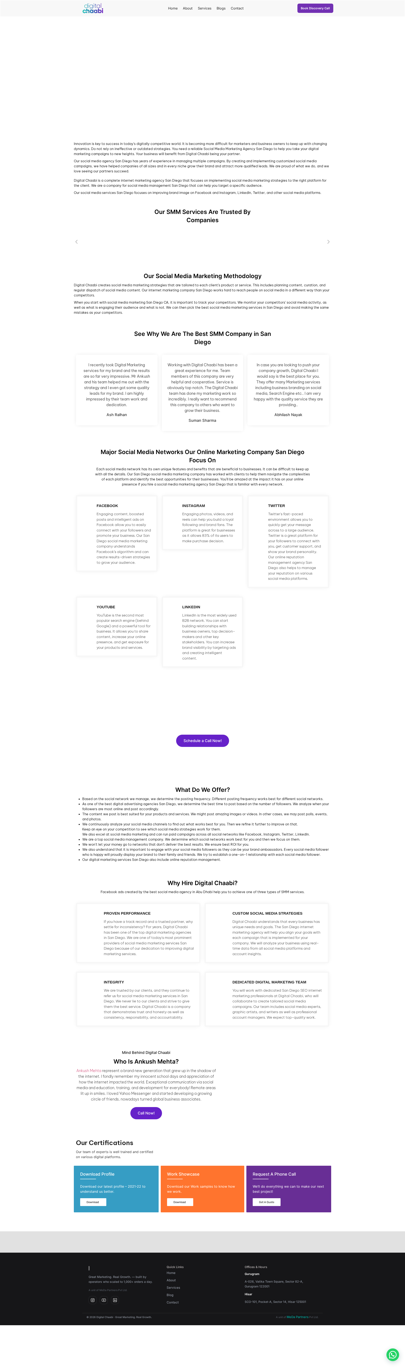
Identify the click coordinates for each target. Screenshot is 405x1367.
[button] (76, 242)
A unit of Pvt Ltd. (297, 1317)
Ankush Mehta (88, 1070)
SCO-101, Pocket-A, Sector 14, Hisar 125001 (275, 1301)
